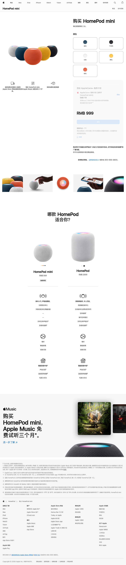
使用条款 (46, 561)
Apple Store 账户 (32, 512)
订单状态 (53, 534)
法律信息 (62, 561)
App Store (30, 529)
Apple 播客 (30, 526)
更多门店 (37, 555)
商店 (4, 509)
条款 (65, 469)
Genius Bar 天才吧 (57, 512)
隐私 (100, 515)
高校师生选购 (79, 523)
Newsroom (103, 526)
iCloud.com (31, 515)
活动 (100, 542)
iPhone (5, 518)
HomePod (11, 501)
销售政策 (54, 561)
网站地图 (70, 561)
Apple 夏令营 (55, 518)
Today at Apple (56, 515)
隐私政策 (39, 561)
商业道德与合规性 (104, 539)
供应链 (101, 518)
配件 (4, 537)
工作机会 (102, 533)
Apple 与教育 (79, 520)
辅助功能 (102, 509)
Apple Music (31, 523)
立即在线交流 (94, 160)
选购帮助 (53, 537)
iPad (4, 515)
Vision (5, 524)
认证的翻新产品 (55, 524)
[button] (115, 2)
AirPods (5, 528)
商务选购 (77, 512)
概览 (113, 8)
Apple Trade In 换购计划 (59, 528)
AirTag (5, 534)
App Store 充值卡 (8, 540)
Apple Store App (56, 521)
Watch (5, 521)
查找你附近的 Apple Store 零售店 (22, 555)
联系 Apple (102, 545)
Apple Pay (6, 548)
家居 (4, 531)
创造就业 (102, 536)
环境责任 (102, 512)
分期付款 (53, 531)
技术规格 (120, 8)
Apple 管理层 (103, 529)
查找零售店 (54, 509)
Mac (4, 512)
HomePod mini (11, 8)
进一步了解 (10, 442)
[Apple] (3, 501)
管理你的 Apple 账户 (33, 509)
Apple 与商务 (79, 509)
